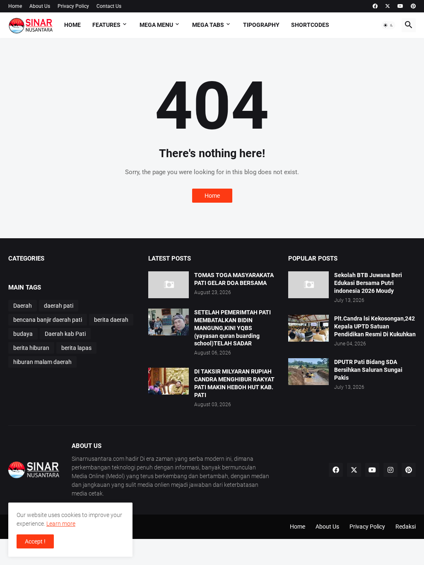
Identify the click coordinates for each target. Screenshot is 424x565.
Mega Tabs (208, 25)
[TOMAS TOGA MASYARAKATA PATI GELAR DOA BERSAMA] (168, 284)
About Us (39, 6)
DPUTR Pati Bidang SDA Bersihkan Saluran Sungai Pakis (368, 370)
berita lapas (76, 348)
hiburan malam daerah (42, 362)
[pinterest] (413, 6)
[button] (388, 25)
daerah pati (58, 305)
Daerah (22, 305)
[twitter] (387, 6)
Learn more (60, 523)
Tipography (261, 25)
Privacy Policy (73, 6)
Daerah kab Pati (65, 333)
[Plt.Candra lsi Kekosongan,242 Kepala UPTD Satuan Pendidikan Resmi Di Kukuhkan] (308, 328)
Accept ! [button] (35, 541)
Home (15, 6)
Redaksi (405, 526)
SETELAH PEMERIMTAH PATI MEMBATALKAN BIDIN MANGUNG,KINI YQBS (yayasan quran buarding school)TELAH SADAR (232, 328)
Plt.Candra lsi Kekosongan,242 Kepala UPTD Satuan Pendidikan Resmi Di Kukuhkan (375, 326)
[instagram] (390, 470)
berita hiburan (31, 348)
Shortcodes (310, 25)
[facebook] (375, 6)
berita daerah (111, 319)
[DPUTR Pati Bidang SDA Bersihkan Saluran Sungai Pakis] (308, 371)
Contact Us (108, 6)
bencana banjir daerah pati (47, 319)
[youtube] (400, 6)
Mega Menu (156, 25)
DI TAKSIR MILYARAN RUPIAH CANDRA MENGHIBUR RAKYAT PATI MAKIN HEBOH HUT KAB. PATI (234, 383)
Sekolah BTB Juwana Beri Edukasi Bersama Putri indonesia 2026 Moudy (368, 283)
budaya (23, 333)
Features (106, 25)
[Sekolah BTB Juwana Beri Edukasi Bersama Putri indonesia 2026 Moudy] (308, 284)
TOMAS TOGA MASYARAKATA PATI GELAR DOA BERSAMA (234, 279)
